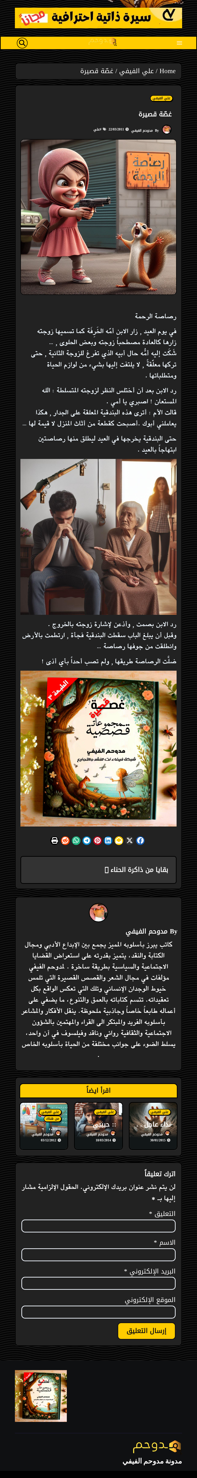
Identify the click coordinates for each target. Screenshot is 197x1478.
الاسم (165, 1242)
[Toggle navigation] (179, 43)
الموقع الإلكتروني (150, 1300)
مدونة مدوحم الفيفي (152, 1460)
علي (96, 129)
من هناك (52, 1119)
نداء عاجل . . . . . (153, 1130)
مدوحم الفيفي (142, 130)
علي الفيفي (161, 98)
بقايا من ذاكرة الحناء (138, 869)
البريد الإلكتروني (150, 1271)
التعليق (162, 1214)
